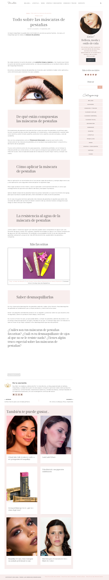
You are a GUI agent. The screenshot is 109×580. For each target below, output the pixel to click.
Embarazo (90, 127)
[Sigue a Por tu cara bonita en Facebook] (14, 394)
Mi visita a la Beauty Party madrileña (61, 400)
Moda (43, 3)
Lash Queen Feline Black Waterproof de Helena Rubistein (44, 281)
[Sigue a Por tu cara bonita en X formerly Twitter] (16, 394)
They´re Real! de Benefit (17, 281)
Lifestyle (91, 134)
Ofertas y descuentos (54, 3)
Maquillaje (39, 15)
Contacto (81, 3)
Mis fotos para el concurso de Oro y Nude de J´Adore (54, 560)
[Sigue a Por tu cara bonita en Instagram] (19, 394)
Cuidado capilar (90, 112)
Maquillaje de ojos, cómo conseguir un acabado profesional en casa (20, 560)
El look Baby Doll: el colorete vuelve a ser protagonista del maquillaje (21, 458)
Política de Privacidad (94, 576)
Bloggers (91, 104)
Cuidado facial (91, 119)
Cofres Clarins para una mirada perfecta (17, 400)
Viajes (91, 154)
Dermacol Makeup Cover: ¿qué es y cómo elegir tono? (20, 509)
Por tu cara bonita (34, 28)
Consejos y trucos (70, 3)
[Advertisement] (39, 49)
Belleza (90, 100)
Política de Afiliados (52, 576)
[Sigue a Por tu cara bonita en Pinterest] (21, 394)
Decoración (91, 123)
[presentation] (21, 435)
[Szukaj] (100, 87)
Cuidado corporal (91, 115)
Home (28, 13)
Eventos (90, 131)
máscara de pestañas (14, 374)
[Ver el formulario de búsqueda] (101, 3)
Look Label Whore (49, 457)
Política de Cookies (69, 576)
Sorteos (90, 150)
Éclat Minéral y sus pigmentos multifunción (53, 470)
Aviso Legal (81, 576)
